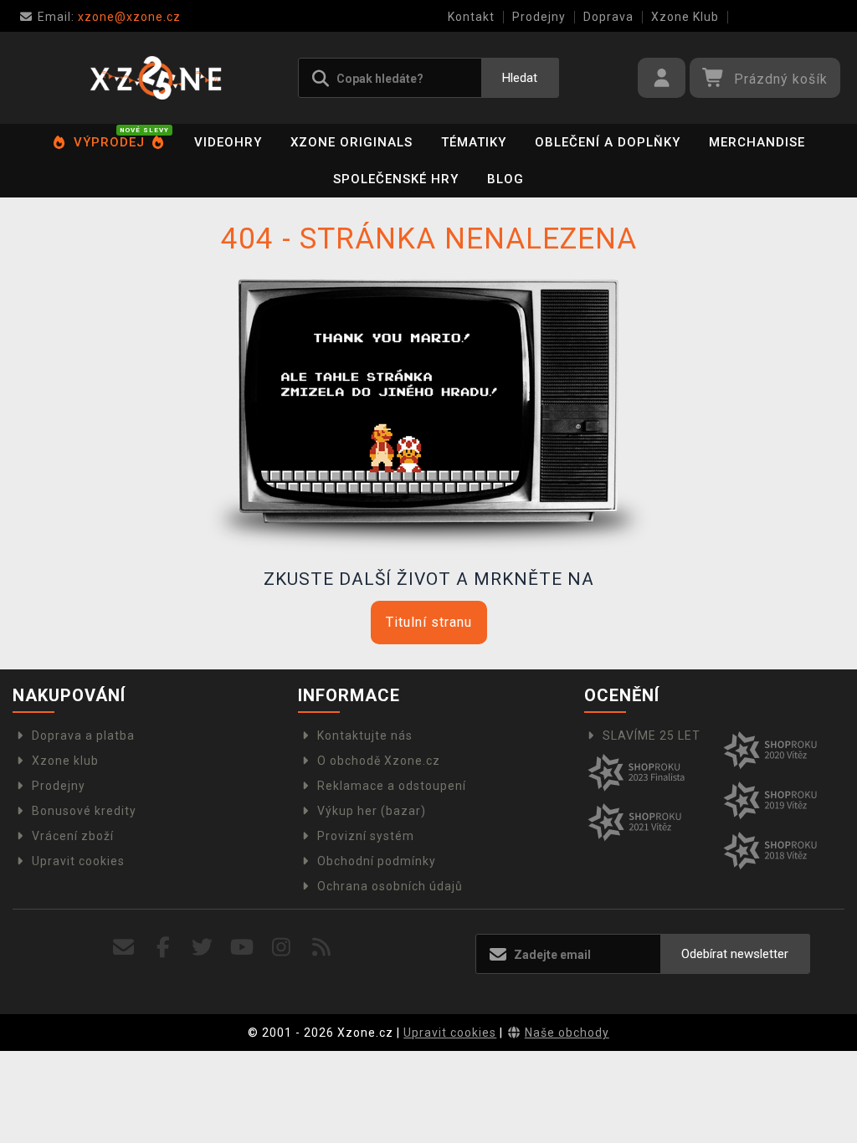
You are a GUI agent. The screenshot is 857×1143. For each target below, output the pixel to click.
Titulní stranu (429, 622)
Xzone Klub (685, 16)
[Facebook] (164, 947)
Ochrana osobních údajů (390, 886)
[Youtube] (242, 947)
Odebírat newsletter (734, 953)
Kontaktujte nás (365, 735)
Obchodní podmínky (376, 861)
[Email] (123, 947)
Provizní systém (365, 836)
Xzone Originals (351, 142)
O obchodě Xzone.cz (378, 760)
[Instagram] (282, 947)
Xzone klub (65, 760)
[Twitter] (203, 947)
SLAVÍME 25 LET (651, 735)
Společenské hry (396, 179)
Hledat (519, 77)
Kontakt (471, 16)
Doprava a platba (83, 735)
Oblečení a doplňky (607, 142)
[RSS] (322, 947)
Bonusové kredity (84, 811)
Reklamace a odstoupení (391, 785)
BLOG (505, 179)
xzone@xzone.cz (109, 16)
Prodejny (539, 16)
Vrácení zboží (73, 836)
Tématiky (473, 142)
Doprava (608, 16)
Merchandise (757, 142)
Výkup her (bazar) (371, 811)
